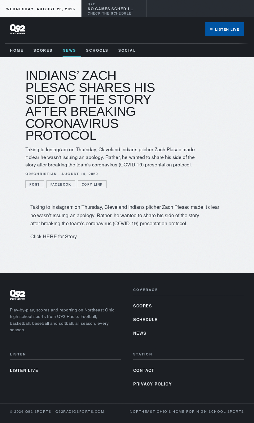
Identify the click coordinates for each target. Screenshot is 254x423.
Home (17, 50)
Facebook (60, 184)
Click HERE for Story (53, 236)
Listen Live (227, 29)
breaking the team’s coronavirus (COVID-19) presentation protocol (113, 223)
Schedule (145, 319)
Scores (43, 50)
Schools (97, 50)
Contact (143, 370)
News (69, 50)
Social (127, 50)
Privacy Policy (152, 384)
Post (34, 184)
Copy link (92, 184)
